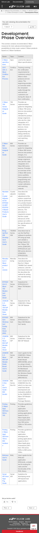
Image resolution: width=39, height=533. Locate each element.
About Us (28, 521)
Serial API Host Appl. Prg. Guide (5, 478)
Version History (12, 521)
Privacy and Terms (15, 524)
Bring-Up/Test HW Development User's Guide (5, 237)
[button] (3, 6)
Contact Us (24, 523)
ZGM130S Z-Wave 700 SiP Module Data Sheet (5, 307)
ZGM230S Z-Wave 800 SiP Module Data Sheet (5, 343)
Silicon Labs (6, 2)
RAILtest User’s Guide (5, 458)
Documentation (18, 2)
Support (21, 521)
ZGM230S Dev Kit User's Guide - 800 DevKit (5, 387)
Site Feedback (26, 524)
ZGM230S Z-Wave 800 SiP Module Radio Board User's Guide (5, 362)
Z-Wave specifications (5, 62)
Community (30, 2)
